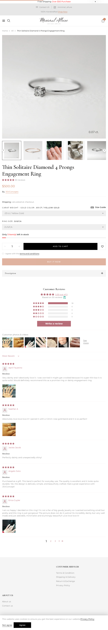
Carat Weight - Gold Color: (31, 208)
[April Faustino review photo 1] (9, 391)
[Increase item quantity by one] (19, 246)
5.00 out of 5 (61, 294)
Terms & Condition (65, 573)
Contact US (44, 7)
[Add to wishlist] (102, 246)
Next (104, 150)
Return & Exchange (65, 581)
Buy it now (54, 262)
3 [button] (55, 541)
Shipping (6, 202)
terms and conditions (29, 253)
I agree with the (21, 253)
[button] (8, 180)
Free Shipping (54, 1)
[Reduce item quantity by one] (5, 246)
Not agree (7, 625)
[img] (8, 364)
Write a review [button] (54, 323)
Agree (22, 625)
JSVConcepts (11, 191)
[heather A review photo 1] (9, 429)
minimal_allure (65, 7)
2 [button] (50, 541)
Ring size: (12, 221)
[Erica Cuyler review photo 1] (9, 526)
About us (6, 601)
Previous (3, 150)
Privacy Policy (63, 585)
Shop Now (62, 12)
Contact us (7, 605)
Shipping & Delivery (66, 577)
